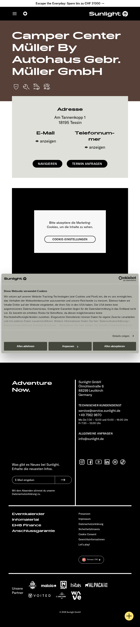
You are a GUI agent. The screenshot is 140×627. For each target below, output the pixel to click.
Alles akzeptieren (114, 346)
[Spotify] (115, 462)
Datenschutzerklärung (114, 321)
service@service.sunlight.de (99, 410)
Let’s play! (84, 544)
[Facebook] (90, 462)
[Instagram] (82, 462)
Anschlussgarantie (33, 531)
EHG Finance (26, 525)
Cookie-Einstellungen (70, 239)
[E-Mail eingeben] (33, 482)
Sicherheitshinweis (89, 529)
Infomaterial (25, 520)
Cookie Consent (87, 534)
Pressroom (84, 513)
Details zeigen (121, 335)
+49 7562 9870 (90, 415)
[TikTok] (123, 462)
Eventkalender (28, 514)
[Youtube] (99, 462)
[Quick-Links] (129, 616)
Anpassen (68, 346)
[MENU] (14, 13)
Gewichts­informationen (92, 539)
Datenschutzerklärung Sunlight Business (30, 325)
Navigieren (47, 164)
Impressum (85, 519)
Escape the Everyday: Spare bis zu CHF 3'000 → (70, 3)
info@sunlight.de (91, 439)
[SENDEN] (63, 480)
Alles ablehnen (25, 346)
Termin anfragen (87, 164)
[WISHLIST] (25, 13)
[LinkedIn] (107, 462)
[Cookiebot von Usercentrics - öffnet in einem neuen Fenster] (121, 278)
